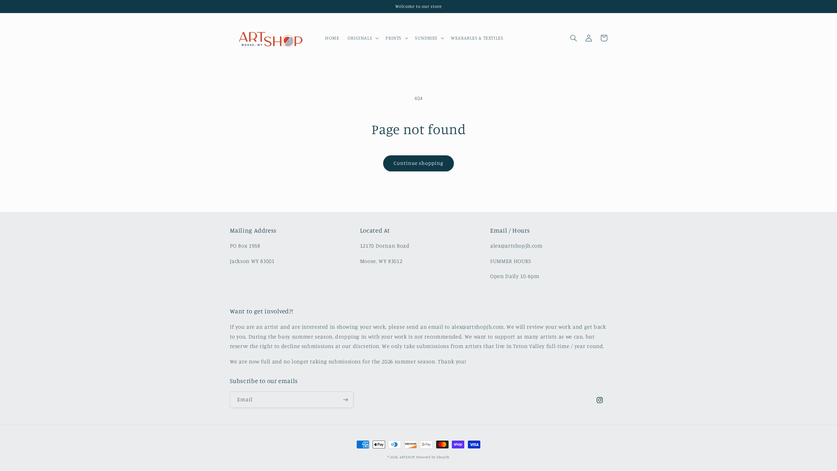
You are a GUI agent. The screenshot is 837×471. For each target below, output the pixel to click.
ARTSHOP (407, 457)
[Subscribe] (345, 400)
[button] (362, 38)
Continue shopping (419, 163)
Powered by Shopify (433, 457)
